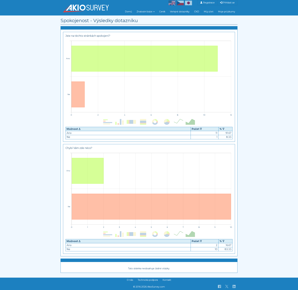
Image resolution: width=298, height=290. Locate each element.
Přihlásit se (228, 2)
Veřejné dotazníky (180, 11)
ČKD (196, 11)
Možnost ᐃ (73, 129)
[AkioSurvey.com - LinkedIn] (234, 286)
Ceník (162, 11)
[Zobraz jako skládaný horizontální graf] (131, 122)
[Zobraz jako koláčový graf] (167, 122)
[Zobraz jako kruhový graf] (155, 122)
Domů (128, 11)
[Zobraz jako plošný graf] (190, 122)
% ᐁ (221, 129)
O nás (130, 280)
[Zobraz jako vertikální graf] (119, 122)
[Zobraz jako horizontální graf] (108, 122)
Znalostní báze (145, 11)
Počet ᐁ (197, 129)
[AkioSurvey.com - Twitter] (227, 286)
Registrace (208, 2)
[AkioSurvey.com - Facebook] (219, 286)
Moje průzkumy (226, 11)
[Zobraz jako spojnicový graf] (178, 122)
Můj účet (208, 11)
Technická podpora (148, 280)
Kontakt (167, 280)
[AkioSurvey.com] (86, 4)
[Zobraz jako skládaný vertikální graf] (143, 122)
